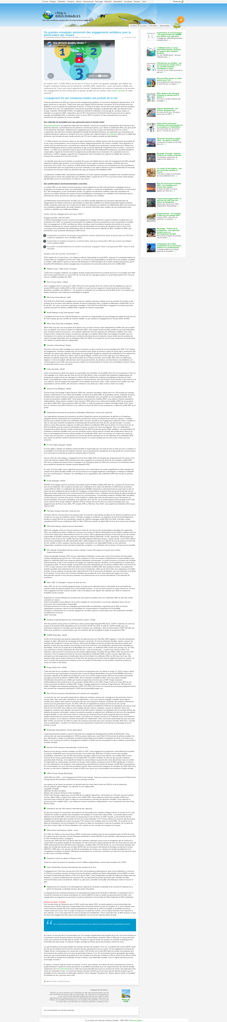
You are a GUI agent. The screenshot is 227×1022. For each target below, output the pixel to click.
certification (113, 134)
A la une (45, 1)
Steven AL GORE (73, 37)
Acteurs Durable (70, 18)
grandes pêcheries (53, 125)
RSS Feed (179, 22)
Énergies (53, 1)
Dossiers (137, 1)
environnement (62, 969)
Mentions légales (164, 25)
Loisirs (144, 1)
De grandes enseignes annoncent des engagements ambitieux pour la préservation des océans (87, 34)
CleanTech (108, 1)
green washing (118, 91)
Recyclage (99, 1)
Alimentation (118, 1)
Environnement (88, 1)
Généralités (61, 1)
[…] (169, 40)
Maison (78, 1)
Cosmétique (128, 1)
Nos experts (143, 25)
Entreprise (70, 1)
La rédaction (133, 25)
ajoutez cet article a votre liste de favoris (58, 981)
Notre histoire (153, 25)
